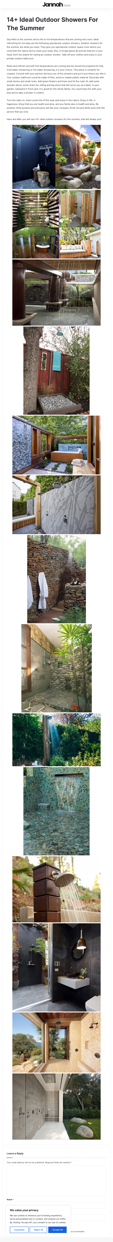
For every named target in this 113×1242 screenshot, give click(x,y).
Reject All (38, 1229)
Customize (19, 1229)
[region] (38, 1220)
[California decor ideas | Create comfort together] (56, 4)
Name (10, 1199)
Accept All (58, 1229)
